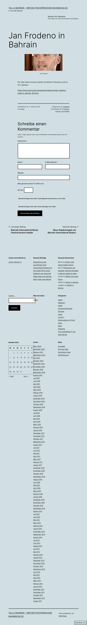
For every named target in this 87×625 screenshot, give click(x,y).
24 (21, 367)
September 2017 (39, 442)
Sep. (12, 376)
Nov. (25, 376)
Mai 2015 (36, 520)
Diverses (61, 311)
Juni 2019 (36, 381)
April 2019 (36, 387)
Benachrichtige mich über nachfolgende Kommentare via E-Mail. (41, 198)
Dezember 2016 (39, 468)
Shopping (61, 329)
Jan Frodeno (65, 111)
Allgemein (66, 107)
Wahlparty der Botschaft (42, 273)
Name (20, 162)
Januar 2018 (37, 430)
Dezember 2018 (39, 398)
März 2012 (37, 581)
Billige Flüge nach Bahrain (42, 276)
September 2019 (39, 372)
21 (10, 367)
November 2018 (39, 401)
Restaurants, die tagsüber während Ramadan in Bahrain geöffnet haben (68, 270)
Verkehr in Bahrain (71, 282)
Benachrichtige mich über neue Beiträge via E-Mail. (37, 206)
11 (24, 357)
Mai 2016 (36, 485)
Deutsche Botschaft (65, 308)
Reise (60, 326)
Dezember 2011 (38, 589)
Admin (22, 109)
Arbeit (60, 306)
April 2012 (36, 578)
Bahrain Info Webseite (63, 17)
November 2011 (38, 592)
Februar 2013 (38, 555)
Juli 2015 (36, 514)
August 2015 (37, 511)
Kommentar (22, 141)
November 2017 (39, 436)
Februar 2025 (38, 352)
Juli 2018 (36, 413)
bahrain (66, 109)
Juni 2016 (36, 482)
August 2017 (37, 445)
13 (32, 357)
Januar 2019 (37, 395)
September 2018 (39, 407)
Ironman (58, 111)
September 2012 (39, 569)
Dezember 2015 (39, 500)
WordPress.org (63, 355)
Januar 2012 (37, 587)
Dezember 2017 (38, 433)
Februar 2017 (38, 462)
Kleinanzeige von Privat (66, 320)
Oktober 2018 (38, 404)
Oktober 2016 (38, 474)
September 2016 (39, 477)
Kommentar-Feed (64, 352)
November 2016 (39, 471)
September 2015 (39, 508)
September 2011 (39, 598)
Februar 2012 (38, 584)
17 (21, 362)
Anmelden (61, 346)
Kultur (60, 323)
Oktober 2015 (38, 506)
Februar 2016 (38, 494)
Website (21, 173)
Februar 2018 (38, 427)
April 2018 (36, 422)
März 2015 (37, 523)
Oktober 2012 (38, 566)
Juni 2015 (36, 517)
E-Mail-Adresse (51, 162)
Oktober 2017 (38, 439)
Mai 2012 (36, 575)
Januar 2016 (37, 497)
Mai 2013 (36, 552)
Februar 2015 (38, 526)
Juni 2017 (36, 450)
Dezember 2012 (39, 560)
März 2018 (37, 424)
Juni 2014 (36, 543)
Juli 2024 (36, 358)
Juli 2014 (36, 540)
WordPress (63, 616)
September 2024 (39, 355)
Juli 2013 (36, 549)
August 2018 (37, 410)
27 (32, 367)
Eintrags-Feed (63, 349)
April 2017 (36, 456)
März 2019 (37, 390)
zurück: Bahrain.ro (15, 262)
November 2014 (39, 531)
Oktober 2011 (38, 595)
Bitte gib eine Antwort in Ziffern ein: (31, 184)
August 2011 (37, 601)
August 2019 (37, 375)
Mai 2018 (36, 419)
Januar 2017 (37, 465)
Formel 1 (61, 317)
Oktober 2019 (38, 369)
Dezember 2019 (39, 364)
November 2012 (39, 563)
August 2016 (37, 479)
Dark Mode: (79, 623)
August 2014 (37, 537)
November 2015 (39, 503)
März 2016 (37, 491)
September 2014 (39, 534)
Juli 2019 (36, 378)
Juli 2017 (36, 448)
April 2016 (36, 488)
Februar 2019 (38, 393)
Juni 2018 (36, 416)
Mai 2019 (36, 384)
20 (32, 362)
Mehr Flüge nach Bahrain (42, 279)
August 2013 (37, 546)
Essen (60, 314)
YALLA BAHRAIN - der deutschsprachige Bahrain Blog (38, 8)
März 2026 (37, 346)
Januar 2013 (37, 558)
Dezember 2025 (39, 349)
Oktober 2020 (38, 361)
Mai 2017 (36, 453)
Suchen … (12, 296)
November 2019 (39, 367)
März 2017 (37, 459)
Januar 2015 (37, 529)
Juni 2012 (36, 572)
